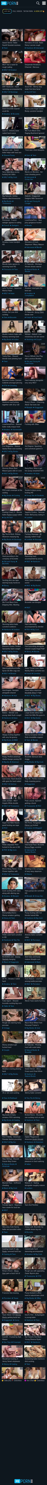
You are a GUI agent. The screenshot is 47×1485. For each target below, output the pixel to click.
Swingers (15, 225)
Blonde (29, 225)
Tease (16, 1298)
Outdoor (16, 629)
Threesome (6, 203)
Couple (39, 339)
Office (39, 1298)
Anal (28, 92)
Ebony (6, 585)
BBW (16, 740)
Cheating (13, 385)
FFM (5, 385)
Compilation (29, 295)
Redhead (13, 1098)
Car (5, 517)
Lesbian (29, 517)
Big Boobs (8, 201)
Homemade (17, 429)
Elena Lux (28, 825)
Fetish (28, 317)
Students (40, 495)
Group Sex (29, 179)
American (15, 762)
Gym (28, 155)
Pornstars (36, 940)
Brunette (16, 114)
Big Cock (13, 177)
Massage (38, 539)
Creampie (17, 1342)
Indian (16, 339)
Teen (6, 48)
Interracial (40, 48)
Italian (28, 1164)
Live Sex (7, 11)
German (13, 784)
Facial (28, 673)
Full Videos (17, 11)
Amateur (13, 70)
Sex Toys (7, 1342)
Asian (12, 293)
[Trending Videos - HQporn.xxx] (9, 3)
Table (6, 1006)
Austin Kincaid (37, 1139)
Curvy (17, 1320)
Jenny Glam (39, 312)
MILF (6, 70)
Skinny (28, 651)
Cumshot (36, 673)
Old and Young (32, 201)
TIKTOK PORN (28, 11)
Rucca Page (29, 847)
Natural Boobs (31, 269)
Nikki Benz (10, 172)
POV (28, 629)
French (6, 225)
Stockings (14, 92)
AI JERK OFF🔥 (39, 11)
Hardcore (30, 48)
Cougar (27, 203)
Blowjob (29, 407)
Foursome (8, 269)
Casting (17, 495)
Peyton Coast (12, 515)
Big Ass (6, 762)
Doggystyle (39, 407)
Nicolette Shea (30, 693)
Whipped (38, 828)
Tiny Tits (16, 940)
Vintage (7, 1028)
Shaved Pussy (9, 155)
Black (6, 962)
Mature (29, 874)
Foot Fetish (38, 317)
